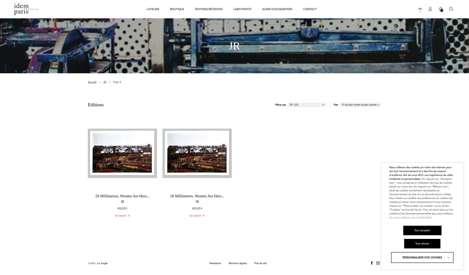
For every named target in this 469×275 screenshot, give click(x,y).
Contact (310, 9)
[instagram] (378, 263)
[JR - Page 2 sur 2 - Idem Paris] (26, 9)
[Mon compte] (430, 9)
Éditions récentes (208, 9)
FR (420, 9)
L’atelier (153, 9)
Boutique (177, 9)
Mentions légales (238, 263)
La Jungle (98, 263)
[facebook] (371, 263)
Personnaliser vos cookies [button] (422, 257)
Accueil (92, 82)
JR (104, 82)
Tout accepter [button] (422, 230)
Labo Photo (242, 9)
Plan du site (260, 263)
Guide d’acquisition (277, 9)
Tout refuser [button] (422, 243)
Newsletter (215, 263)
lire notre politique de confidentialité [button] (410, 217)
